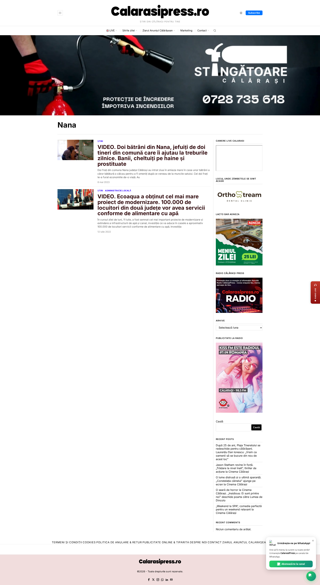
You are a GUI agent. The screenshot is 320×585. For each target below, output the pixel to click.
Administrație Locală (118, 190)
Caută (219, 421)
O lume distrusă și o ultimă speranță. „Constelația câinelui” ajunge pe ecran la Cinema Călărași (238, 481)
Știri (100, 141)
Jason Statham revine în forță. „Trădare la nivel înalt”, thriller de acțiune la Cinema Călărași (236, 468)
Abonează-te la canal (293, 563)
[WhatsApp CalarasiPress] (311, 576)
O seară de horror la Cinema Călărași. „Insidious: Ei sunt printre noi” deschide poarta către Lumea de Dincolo (239, 495)
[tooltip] (149, 580)
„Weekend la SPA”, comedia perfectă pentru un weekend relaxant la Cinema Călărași (239, 509)
